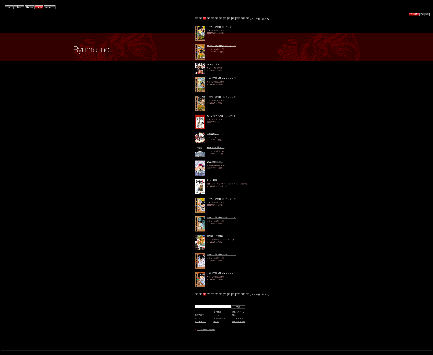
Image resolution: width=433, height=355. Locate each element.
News (39, 7)
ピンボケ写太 (200, 322)
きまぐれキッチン (215, 162)
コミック (217, 315)
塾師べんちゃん (238, 312)
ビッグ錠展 (212, 180)
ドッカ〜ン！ (213, 133)
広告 (234, 315)
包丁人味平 (199, 315)
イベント (198, 312)
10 (237, 18)
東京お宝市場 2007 (215, 147)
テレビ (216, 322)
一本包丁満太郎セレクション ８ (221, 45)
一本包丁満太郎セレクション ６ (221, 97)
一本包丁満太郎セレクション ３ (221, 199)
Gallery (29, 7)
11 (243, 18)
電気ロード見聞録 (215, 236)
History (19, 7)
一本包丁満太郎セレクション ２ (221, 273)
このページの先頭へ (206, 329)
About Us (49, 7)
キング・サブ (213, 64)
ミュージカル (219, 318)
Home (9, 7)
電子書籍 (217, 312)
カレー (197, 318)
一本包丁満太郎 (238, 322)
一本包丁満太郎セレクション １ (221, 254)
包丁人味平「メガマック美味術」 (222, 116)
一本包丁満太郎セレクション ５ (221, 78)
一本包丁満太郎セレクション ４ (221, 217)
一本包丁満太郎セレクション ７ (221, 27)
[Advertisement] (234, 341)
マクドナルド (237, 318)
